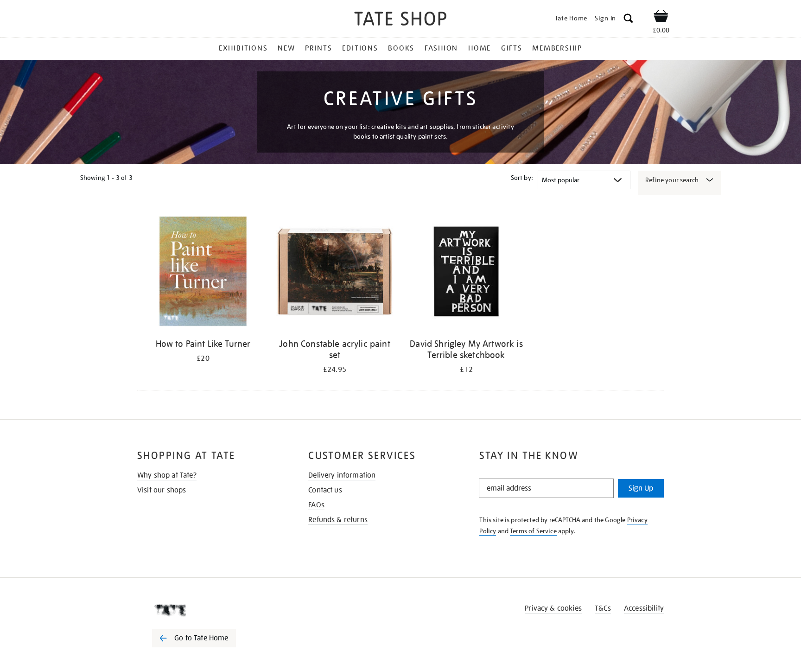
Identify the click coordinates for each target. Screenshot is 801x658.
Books (401, 48)
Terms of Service (533, 531)
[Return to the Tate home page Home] (400, 20)
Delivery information (341, 475)
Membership (557, 48)
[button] (628, 20)
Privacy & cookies (553, 608)
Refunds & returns (338, 519)
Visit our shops (161, 490)
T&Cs (603, 608)
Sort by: (522, 177)
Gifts (511, 48)
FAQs (316, 505)
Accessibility (644, 608)
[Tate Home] (210, 610)
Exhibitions (243, 48)
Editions (360, 48)
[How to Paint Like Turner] (203, 272)
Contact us (325, 490)
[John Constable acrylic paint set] (335, 272)
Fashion (441, 48)
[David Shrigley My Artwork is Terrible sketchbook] (466, 272)
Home (479, 48)
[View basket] (661, 18)
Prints (318, 48)
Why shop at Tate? (167, 475)
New (286, 48)
